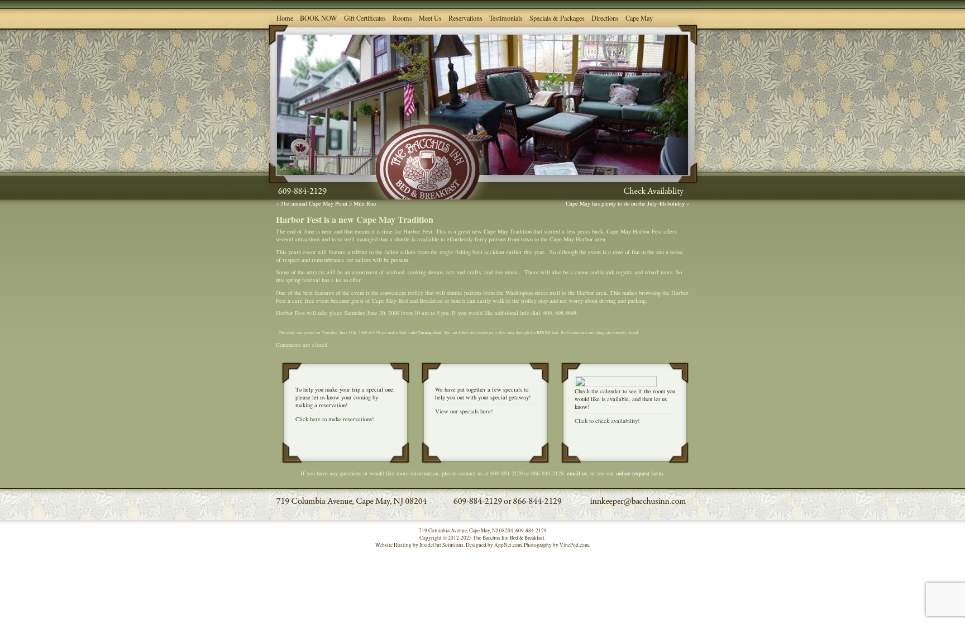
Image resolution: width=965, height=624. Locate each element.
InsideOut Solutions (441, 545)
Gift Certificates (365, 17)
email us (577, 473)
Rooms (402, 17)
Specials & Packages (557, 17)
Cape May (639, 17)
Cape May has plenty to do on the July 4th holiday (625, 203)
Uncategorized (430, 332)
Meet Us (430, 17)
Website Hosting (393, 545)
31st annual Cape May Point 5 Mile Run (328, 203)
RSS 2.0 (544, 332)
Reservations (465, 17)
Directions (605, 17)
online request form (639, 473)
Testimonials (506, 17)
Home (284, 17)
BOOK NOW (318, 17)
